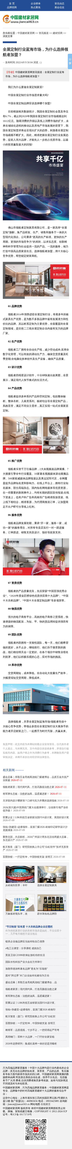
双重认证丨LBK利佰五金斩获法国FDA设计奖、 (31, 1002)
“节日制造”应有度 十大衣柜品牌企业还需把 (29, 926)
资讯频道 (44, 33)
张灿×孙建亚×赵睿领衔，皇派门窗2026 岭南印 (30, 1009)
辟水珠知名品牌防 (47, 913)
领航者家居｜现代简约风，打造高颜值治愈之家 (28, 787)
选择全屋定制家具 (47, 885)
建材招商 (58, 33)
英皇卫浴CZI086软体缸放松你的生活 (25, 955)
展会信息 (59, 7)
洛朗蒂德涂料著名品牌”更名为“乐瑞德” (26, 968)
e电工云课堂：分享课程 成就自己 (23, 948)
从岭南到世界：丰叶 (16, 885)
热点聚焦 (36, 7)
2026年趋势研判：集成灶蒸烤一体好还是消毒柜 (31, 1043)
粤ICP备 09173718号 (21, 1114)
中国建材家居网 (26, 33)
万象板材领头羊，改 (16, 913)
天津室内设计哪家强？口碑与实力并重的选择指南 (30, 800)
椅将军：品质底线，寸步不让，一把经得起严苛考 (32, 1030)
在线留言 (46, 1104)
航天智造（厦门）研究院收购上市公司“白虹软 (30, 1016)
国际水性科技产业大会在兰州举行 (23, 962)
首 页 (12, 3)
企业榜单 (36, 3)
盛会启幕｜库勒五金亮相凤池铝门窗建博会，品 (31, 982)
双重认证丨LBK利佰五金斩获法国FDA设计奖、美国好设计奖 (36, 817)
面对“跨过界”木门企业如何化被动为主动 (27, 975)
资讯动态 (59, 3)
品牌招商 (12, 7)
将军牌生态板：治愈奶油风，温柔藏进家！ (26, 794)
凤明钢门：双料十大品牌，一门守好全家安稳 (29, 1037)
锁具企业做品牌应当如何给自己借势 (25, 941)
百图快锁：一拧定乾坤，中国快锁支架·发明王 (28, 857)
